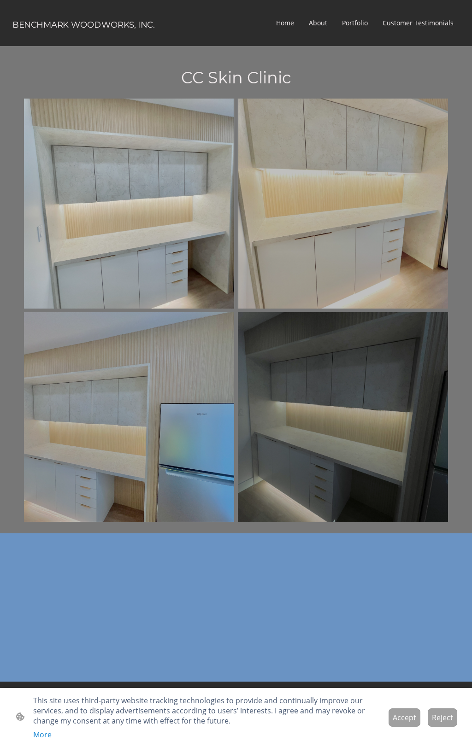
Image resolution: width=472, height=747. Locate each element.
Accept (404, 717)
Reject (442, 717)
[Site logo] (83, 38)
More (42, 734)
